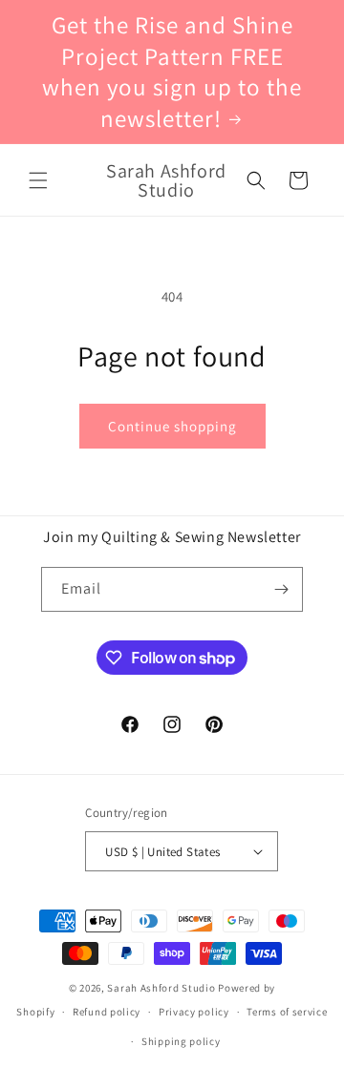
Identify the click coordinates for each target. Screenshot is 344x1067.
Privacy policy (194, 1011)
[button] (38, 180)
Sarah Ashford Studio (161, 987)
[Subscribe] (281, 589)
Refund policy (106, 1011)
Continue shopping (172, 426)
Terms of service (287, 1011)
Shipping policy (181, 1041)
